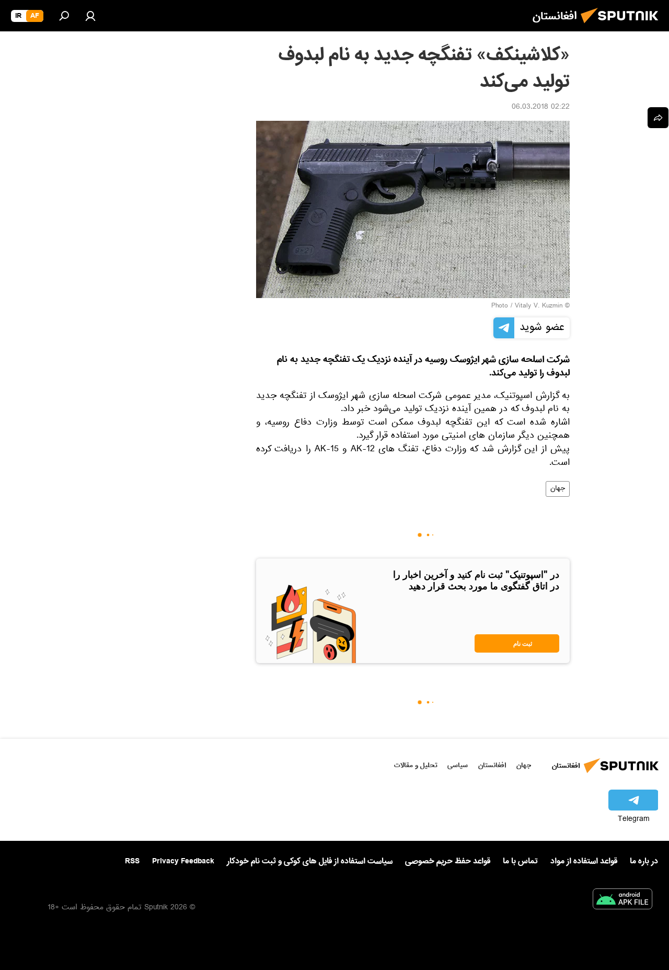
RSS (132, 861)
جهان (557, 489)
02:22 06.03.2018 (541, 107)
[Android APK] (622, 901)
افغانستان (492, 765)
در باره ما (644, 861)
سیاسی (457, 765)
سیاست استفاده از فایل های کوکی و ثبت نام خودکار (310, 861)
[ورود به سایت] (90, 15)
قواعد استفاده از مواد (583, 861)
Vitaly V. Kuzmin (538, 306)
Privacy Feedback (183, 861)
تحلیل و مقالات (415, 765)
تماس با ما (520, 861)
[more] (658, 117)
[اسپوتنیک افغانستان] (622, 26)
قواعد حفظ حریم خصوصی (447, 861)
